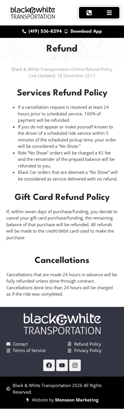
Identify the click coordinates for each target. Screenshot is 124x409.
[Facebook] (49, 365)
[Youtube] (62, 365)
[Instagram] (75, 365)
